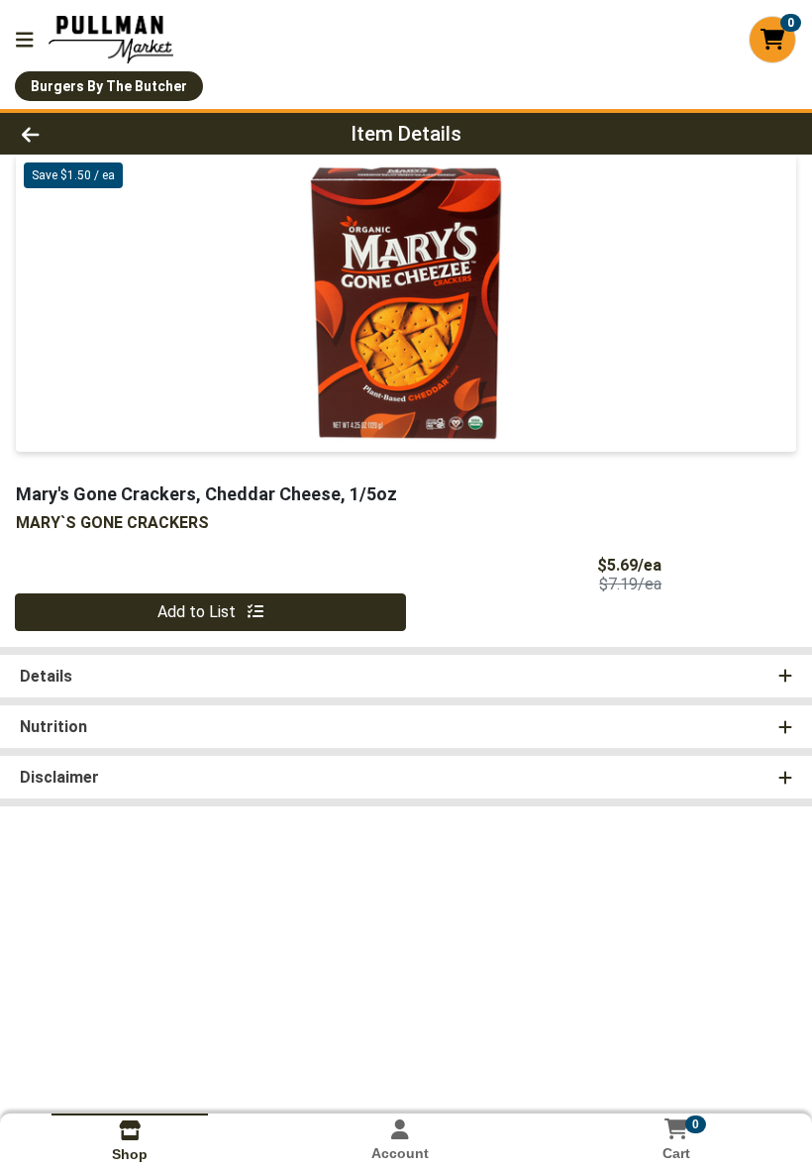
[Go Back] (113, 134)
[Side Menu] (25, 39)
